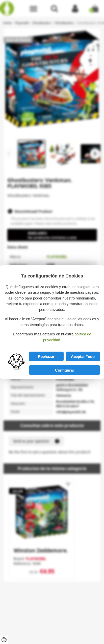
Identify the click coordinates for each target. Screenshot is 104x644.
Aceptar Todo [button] (83, 356)
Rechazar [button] (46, 356)
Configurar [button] (64, 370)
